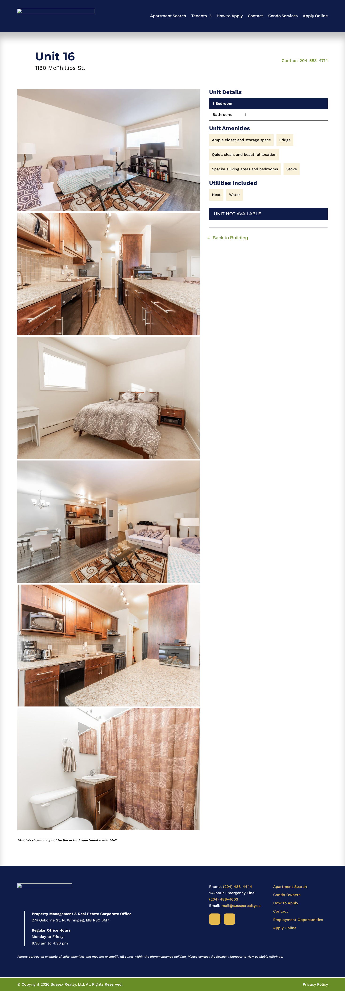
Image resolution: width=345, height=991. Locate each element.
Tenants (199, 16)
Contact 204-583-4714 (305, 60)
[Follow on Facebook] (214, 919)
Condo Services (283, 16)
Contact (255, 16)
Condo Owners (286, 895)
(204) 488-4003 (223, 899)
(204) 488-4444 (237, 886)
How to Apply (230, 16)
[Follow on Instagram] (229, 919)
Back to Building (230, 237)
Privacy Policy (315, 984)
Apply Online (315, 16)
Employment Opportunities (298, 919)
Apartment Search (168, 16)
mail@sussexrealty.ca (241, 905)
